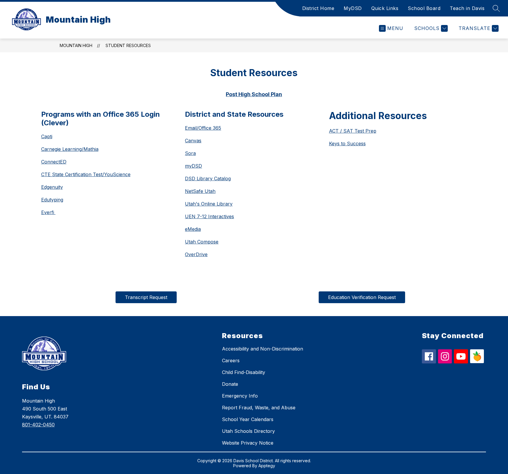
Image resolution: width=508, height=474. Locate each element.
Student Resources (128, 45)
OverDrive (196, 254)
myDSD (193, 166)
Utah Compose (201, 242)
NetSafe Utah (200, 191)
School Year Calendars (247, 419)
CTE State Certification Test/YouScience (86, 174)
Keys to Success (347, 143)
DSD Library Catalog (208, 178)
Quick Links (385, 8)
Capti (46, 136)
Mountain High (76, 45)
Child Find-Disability (243, 372)
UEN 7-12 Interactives (209, 216)
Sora (190, 153)
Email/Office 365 (203, 128)
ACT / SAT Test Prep (352, 131)
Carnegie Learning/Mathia (69, 149)
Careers (231, 360)
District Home (318, 8)
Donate (230, 384)
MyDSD (353, 8)
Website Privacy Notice (247, 443)
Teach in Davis (467, 8)
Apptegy (266, 465)
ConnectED (53, 162)
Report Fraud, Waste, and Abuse (258, 407)
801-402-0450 (38, 425)
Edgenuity (52, 187)
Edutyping (52, 200)
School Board (424, 8)
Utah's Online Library (209, 204)
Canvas (193, 140)
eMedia (193, 229)
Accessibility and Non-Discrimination (262, 349)
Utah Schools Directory (248, 431)
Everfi (48, 212)
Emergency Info (240, 396)
